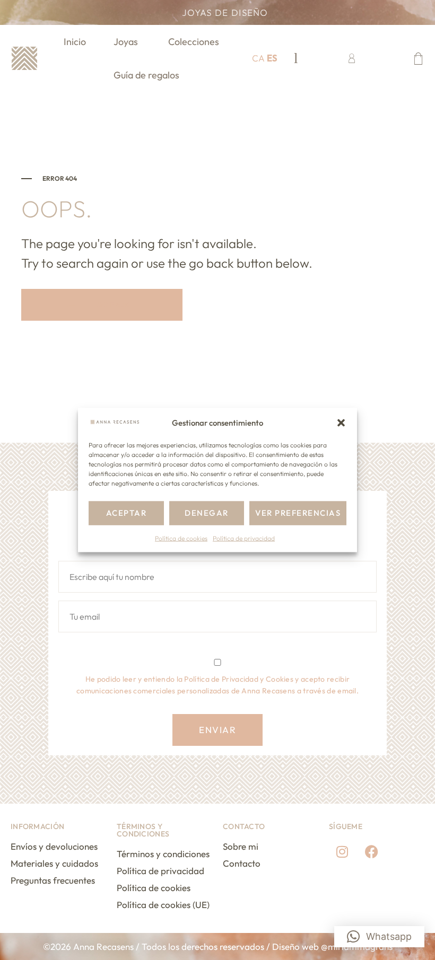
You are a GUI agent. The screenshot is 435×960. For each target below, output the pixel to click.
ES (272, 58)
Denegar (207, 513)
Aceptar (126, 513)
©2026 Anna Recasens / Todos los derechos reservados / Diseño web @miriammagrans (218, 946)
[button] (341, 422)
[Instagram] (342, 851)
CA (258, 58)
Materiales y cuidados (54, 863)
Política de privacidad (244, 538)
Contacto (241, 863)
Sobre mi (240, 846)
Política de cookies (181, 538)
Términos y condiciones (163, 853)
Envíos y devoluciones (54, 846)
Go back (112, 305)
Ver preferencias (298, 513)
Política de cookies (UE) (163, 904)
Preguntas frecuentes (53, 880)
